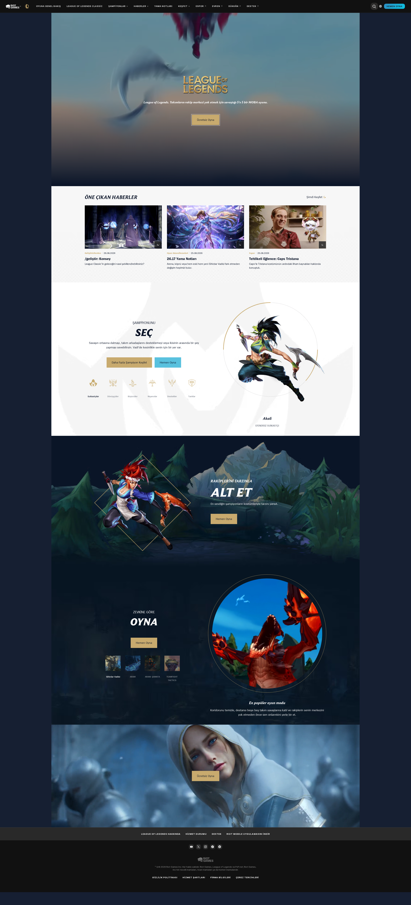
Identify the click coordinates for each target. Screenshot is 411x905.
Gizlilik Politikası (165, 877)
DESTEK (216, 834)
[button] (205, 84)
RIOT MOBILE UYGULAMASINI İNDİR (248, 834)
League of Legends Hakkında (160, 834)
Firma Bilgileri (220, 877)
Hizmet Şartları (194, 877)
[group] (205, 237)
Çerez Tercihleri (247, 877)
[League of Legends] (28, 6)
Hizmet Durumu (196, 834)
